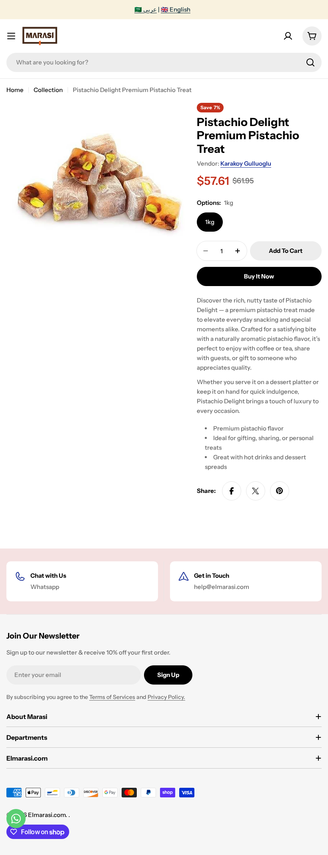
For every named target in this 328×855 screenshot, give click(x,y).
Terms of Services (112, 697)
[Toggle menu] (11, 36)
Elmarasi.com (47, 815)
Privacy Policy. (166, 697)
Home (15, 90)
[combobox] (164, 62)
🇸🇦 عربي (145, 9)
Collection (48, 90)
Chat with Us (48, 575)
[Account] (288, 36)
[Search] (310, 62)
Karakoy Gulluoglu (245, 163)
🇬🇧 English (175, 9)
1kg (209, 222)
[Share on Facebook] (231, 491)
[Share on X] (255, 491)
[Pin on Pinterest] (279, 491)
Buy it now (259, 276)
